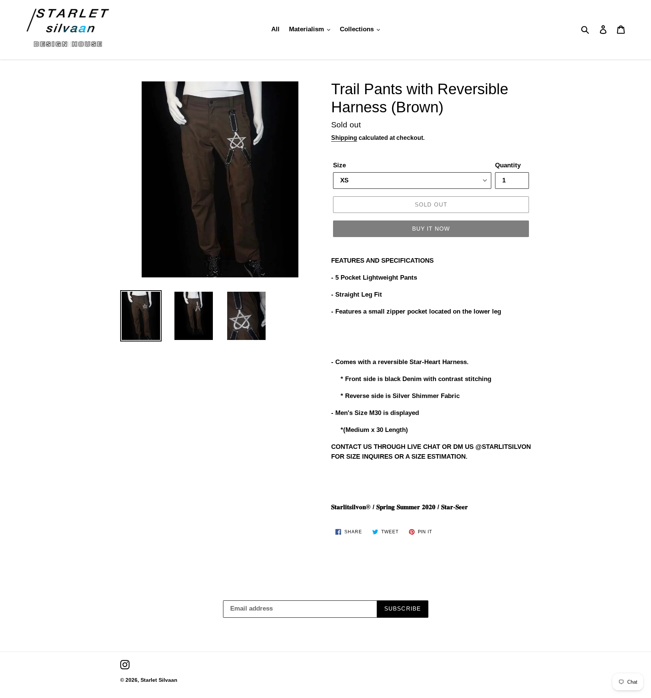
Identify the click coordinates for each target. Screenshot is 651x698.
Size (339, 165)
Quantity (508, 165)
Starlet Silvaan (159, 680)
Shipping (344, 138)
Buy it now (431, 228)
